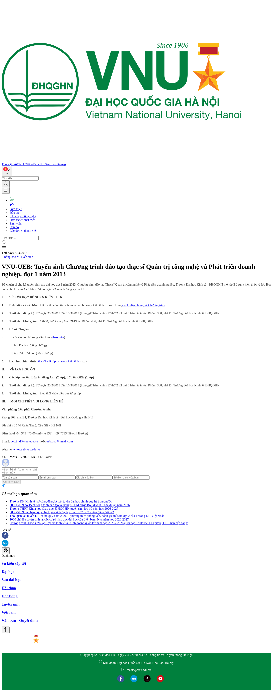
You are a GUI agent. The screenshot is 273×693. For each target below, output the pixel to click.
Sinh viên (16, 223)
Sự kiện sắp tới (14, 563)
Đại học (8, 572)
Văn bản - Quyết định (20, 620)
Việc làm (9, 612)
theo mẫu (58, 337)
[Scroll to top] (6, 630)
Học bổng (10, 596)
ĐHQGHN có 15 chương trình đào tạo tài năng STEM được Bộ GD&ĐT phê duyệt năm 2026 (70, 505)
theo (41, 361)
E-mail (37, 164)
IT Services (48, 164)
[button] (136, 536)
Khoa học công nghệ (23, 216)
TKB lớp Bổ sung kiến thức (62, 361)
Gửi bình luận (11, 481)
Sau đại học (11, 580)
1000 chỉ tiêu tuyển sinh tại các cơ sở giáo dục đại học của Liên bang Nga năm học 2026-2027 (69, 519)
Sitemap (61, 164)
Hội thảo (9, 588)
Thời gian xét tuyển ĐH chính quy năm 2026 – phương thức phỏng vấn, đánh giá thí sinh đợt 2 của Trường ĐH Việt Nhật (87, 515)
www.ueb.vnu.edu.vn (27, 449)
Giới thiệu (16, 209)
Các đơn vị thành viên (23, 230)
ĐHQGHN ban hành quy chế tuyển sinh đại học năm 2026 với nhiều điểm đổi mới (62, 512)
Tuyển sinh (26, 257)
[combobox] (7, 171)
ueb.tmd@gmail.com (59, 441)
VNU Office (25, 164)
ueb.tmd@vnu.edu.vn (24, 441)
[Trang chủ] (121, 160)
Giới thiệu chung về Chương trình (143, 305)
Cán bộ (14, 227)
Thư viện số (9, 164)
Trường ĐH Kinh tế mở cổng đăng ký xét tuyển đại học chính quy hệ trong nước (61, 501)
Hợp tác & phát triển (22, 220)
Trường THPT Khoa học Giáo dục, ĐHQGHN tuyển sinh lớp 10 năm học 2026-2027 (64, 508)
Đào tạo (15, 212)
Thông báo (9, 257)
